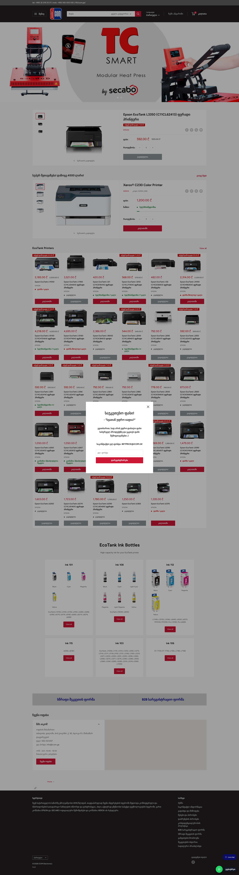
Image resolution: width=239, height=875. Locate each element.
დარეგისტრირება (119, 460)
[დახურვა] (148, 406)
